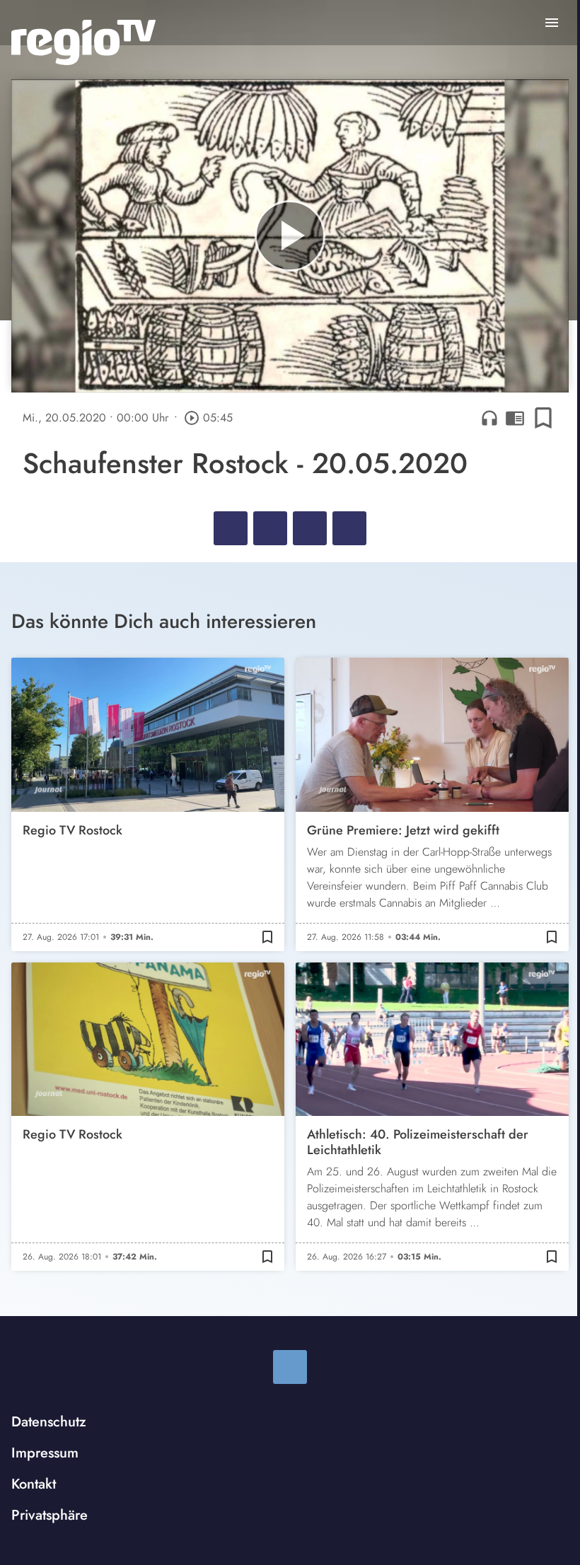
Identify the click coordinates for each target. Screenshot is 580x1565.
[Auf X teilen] (270, 528)
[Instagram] (290, 1367)
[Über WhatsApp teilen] (310, 528)
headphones (489, 418)
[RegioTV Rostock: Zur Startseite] (83, 42)
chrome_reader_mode (515, 418)
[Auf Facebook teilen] (231, 528)
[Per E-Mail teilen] (349, 528)
